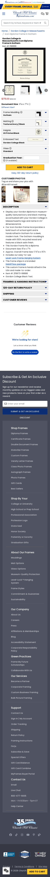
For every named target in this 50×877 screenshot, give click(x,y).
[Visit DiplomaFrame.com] (11, 1)
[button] (42, 13)
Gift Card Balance (20, 762)
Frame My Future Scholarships (19, 663)
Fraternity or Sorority (21, 537)
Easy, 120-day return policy (25, 172)
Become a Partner (20, 681)
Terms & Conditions (24, 866)
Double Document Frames (24, 444)
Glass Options (18, 568)
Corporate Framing (21, 686)
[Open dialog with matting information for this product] (13, 121)
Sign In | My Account (21, 718)
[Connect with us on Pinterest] (34, 835)
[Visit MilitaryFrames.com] (25, 1)
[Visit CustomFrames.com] (38, 1)
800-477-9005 (18, 795)
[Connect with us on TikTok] (16, 835)
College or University (21, 503)
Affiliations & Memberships (25, 631)
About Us (16, 614)
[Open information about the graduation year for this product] (4, 160)
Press (14, 625)
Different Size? (8, 107)
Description (11, 206)
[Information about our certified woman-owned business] (40, 854)
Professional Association (24, 514)
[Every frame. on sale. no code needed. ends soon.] (25, 6)
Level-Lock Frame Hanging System (23, 258)
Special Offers (18, 757)
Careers (15, 620)
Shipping (8, 293)
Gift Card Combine (21, 768)
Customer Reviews (15, 299)
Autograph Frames (21, 472)
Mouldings (16, 557)
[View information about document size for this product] (29, 104)
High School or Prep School (25, 509)
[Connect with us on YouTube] (28, 835)
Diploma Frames (19, 433)
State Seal (16, 525)
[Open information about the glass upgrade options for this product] (10, 148)
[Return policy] (24, 854)
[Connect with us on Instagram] (22, 835)
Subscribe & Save (20, 751)
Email (14, 784)
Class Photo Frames (21, 466)
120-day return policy (17, 287)
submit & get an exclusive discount (25, 412)
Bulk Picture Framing (21, 697)
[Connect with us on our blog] (39, 835)
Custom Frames (19, 455)
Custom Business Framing (24, 692)
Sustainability (18, 599)
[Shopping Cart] (47, 13)
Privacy (6, 866)
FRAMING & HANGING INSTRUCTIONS (24, 281)
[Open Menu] (4, 14)
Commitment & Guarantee (25, 593)
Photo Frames (18, 477)
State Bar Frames (20, 450)
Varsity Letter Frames (22, 461)
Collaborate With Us (21, 670)
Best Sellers (17, 488)
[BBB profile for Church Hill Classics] (9, 854)
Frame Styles (17, 588)
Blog (13, 636)
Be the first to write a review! (24, 352)
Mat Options (17, 563)
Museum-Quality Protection (25, 574)
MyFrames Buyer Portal (23, 773)
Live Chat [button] (16, 790)
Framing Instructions (21, 740)
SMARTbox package (16, 264)
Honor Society (18, 531)
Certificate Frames (21, 438)
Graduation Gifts (20, 542)
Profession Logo (19, 520)
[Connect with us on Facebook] (10, 835)
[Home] (25, 13)
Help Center (17, 806)
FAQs (13, 746)
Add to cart (25, 167)
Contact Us (17, 713)
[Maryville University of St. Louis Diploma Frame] (22, 194)
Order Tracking (19, 724)
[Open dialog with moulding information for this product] (21, 112)
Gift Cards (16, 483)
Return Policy (17, 735)
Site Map (42, 866)
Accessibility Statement (23, 642)
